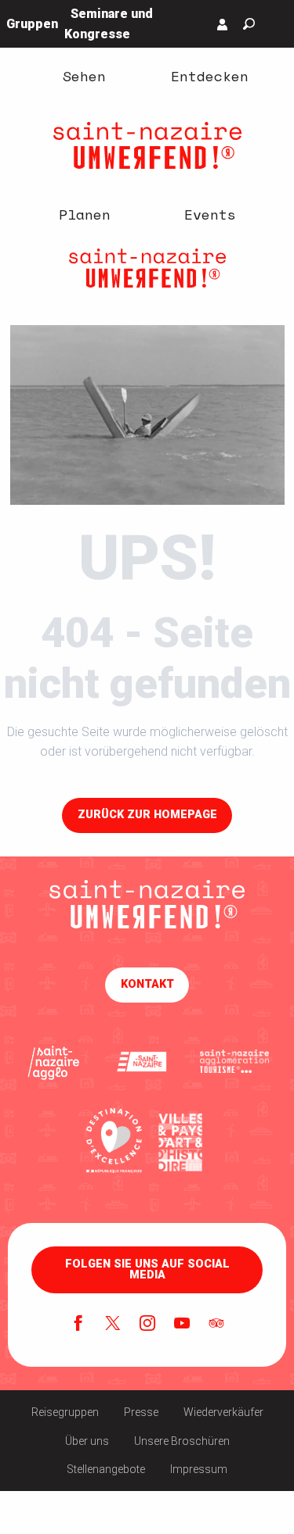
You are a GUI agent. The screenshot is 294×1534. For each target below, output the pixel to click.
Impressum (198, 1469)
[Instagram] (147, 1324)
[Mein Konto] (223, 24)
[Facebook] (78, 1324)
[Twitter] (113, 1324)
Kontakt (147, 984)
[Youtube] (182, 1324)
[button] (249, 24)
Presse (141, 1412)
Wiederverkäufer (223, 1412)
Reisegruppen (65, 1412)
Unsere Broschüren (182, 1441)
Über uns (87, 1441)
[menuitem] (84, 76)
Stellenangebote (106, 1469)
